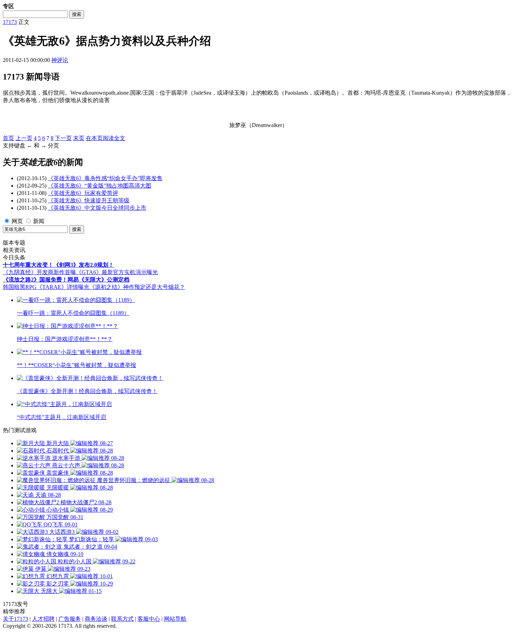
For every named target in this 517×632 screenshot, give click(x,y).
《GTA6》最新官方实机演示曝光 (117, 272)
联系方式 (122, 619)
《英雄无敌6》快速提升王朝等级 (88, 200)
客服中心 (149, 619)
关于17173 (15, 619)
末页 (78, 138)
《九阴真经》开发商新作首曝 (39, 272)
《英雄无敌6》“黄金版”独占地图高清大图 (99, 186)
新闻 (38, 221)
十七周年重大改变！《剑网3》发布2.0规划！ (58, 265)
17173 (10, 22)
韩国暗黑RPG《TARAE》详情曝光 (46, 287)
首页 (8, 138)
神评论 (59, 60)
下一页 (63, 138)
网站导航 (175, 619)
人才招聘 (43, 619)
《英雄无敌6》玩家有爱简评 (83, 193)
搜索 (76, 14)
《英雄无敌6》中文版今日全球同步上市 (97, 208)
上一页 (23, 138)
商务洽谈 (96, 619)
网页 (17, 221)
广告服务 (69, 619)
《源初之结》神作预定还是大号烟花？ (137, 287)
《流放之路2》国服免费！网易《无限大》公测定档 (66, 280)
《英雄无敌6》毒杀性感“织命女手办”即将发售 (105, 178)
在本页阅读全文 (105, 138)
